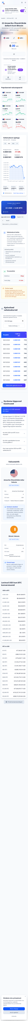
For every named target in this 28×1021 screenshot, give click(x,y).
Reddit (7, 220)
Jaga (13, 217)
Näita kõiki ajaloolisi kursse (14, 385)
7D (5, 143)
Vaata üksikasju (13, 326)
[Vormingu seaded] (25, 7)
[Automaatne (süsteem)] (25, 11)
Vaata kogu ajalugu (18, 193)
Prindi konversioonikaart (15, 702)
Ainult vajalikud (14, 1012)
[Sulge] (25, 996)
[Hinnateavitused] (22, 2)
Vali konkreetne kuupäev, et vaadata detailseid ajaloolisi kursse (12, 316)
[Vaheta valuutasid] (14, 38)
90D (13, 143)
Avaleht (3, 18)
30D (9, 143)
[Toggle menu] (25, 2)
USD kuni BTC (10, 18)
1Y (17, 143)
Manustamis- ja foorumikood (9, 224)
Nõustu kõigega (14, 1008)
